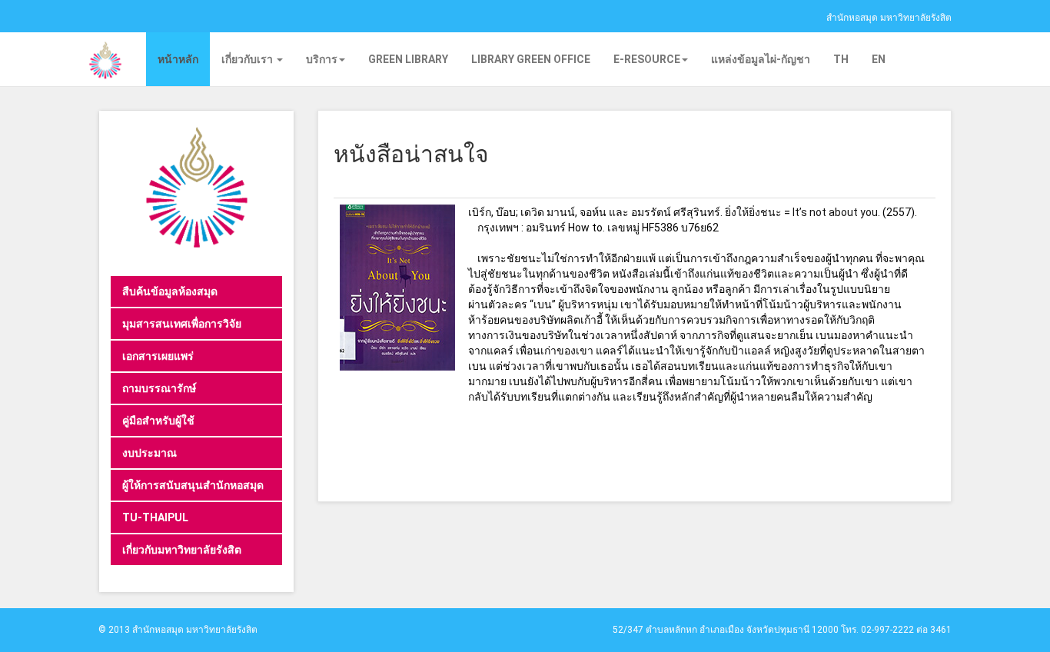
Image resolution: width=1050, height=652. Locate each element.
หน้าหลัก (178, 59)
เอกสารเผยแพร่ (158, 356)
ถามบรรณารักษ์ (159, 388)
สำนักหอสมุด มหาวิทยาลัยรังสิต (889, 17)
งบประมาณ (149, 453)
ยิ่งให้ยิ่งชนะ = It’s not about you (801, 212)
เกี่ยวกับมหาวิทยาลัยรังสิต (181, 550)
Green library (408, 59)
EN (879, 59)
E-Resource (646, 59)
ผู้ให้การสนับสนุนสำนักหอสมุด (193, 485)
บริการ (321, 59)
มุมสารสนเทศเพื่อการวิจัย (181, 324)
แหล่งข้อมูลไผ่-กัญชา (760, 59)
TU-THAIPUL (155, 517)
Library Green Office (530, 59)
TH (841, 59)
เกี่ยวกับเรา (248, 59)
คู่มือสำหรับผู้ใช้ (158, 420)
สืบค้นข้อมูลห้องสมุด (170, 291)
